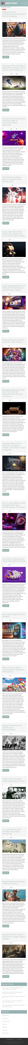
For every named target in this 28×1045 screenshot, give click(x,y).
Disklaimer (19, 1039)
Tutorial (12, 20)
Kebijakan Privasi (10, 1039)
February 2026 (5, 1015)
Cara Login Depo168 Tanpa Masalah (14, 615)
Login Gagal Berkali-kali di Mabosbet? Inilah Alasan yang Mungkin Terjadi (13, 288)
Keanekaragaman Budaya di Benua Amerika (13, 882)
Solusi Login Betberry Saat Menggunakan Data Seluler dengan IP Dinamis (13, 505)
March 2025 (4, 1030)
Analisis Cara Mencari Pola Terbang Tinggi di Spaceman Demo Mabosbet (13, 122)
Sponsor (14, 73)
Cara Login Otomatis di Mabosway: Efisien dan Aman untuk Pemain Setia (13, 234)
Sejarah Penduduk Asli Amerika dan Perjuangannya (12, 727)
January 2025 (5, 1033)
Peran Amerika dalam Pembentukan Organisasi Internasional (13, 669)
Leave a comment (21, 73)
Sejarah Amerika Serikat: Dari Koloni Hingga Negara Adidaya (13, 936)
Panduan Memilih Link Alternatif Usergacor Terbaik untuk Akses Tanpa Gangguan (13, 446)
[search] (22, 3)
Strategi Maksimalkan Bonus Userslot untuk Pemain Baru (11, 179)
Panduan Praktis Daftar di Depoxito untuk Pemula (13, 341)
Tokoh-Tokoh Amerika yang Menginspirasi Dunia (13, 780)
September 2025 (6, 1021)
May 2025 (4, 1024)
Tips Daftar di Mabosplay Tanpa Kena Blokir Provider (14, 560)
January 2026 (5, 1018)
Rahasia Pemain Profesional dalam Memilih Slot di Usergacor (13, 14)
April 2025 (4, 1027)
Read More (5, 57)
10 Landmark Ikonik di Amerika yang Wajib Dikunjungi (11, 831)
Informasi (13, 675)
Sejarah (13, 733)
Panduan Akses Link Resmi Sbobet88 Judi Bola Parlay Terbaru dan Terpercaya (14, 68)
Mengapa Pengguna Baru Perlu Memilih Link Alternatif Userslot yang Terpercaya (13, 393)
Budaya (13, 887)
